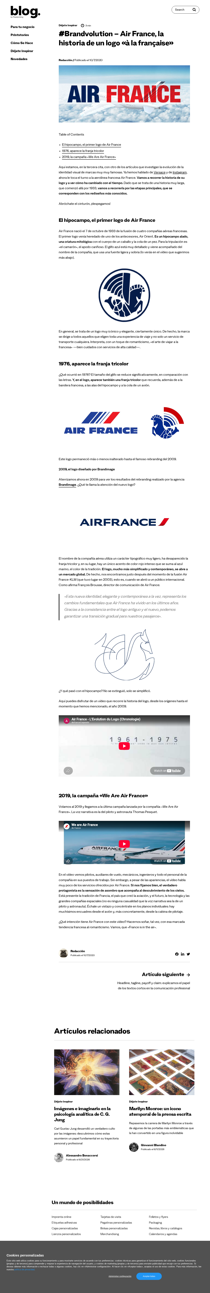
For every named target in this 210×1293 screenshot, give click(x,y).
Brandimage (67, 485)
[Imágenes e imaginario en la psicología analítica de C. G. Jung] (86, 1072)
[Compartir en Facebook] (176, 954)
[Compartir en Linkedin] (182, 954)
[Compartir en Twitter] (188, 954)
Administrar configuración (120, 1276)
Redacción (65, 60)
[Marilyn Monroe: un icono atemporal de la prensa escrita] (161, 1072)
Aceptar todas (149, 1276)
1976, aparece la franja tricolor (83, 151)
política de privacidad (24, 1269)
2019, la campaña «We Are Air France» (89, 157)
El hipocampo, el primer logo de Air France (91, 145)
